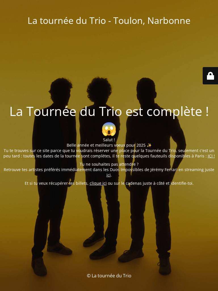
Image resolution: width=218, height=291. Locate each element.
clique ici (98, 183)
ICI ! (211, 156)
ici (108, 175)
